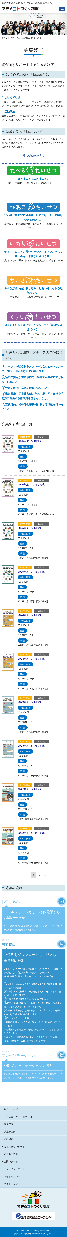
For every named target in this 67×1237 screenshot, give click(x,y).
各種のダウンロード (13, 968)
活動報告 (8, 1139)
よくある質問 (11, 1153)
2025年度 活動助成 (29, 528)
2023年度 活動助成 (29, 702)
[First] (22, 875)
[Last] (45, 875)
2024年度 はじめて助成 (31, 658)
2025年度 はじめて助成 (31, 571)
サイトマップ (11, 1183)
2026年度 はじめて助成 (31, 484)
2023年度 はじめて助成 (31, 745)
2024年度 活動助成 (29, 615)
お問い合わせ (11, 1161)
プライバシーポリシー (15, 1168)
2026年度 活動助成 (29, 441)
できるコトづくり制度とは (18, 1116)
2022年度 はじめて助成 (31, 832)
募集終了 (42, 437)
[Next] (39, 875)
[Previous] (28, 875)
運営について (11, 1109)
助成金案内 (25, 437)
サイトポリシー (12, 1176)
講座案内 (8, 1124)
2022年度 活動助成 (29, 789)
